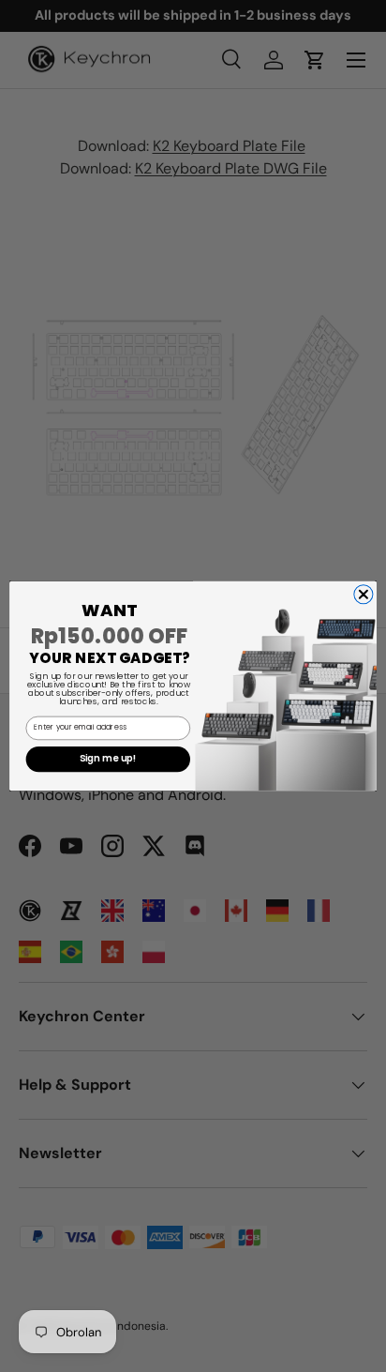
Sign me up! (108, 759)
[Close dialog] (363, 594)
